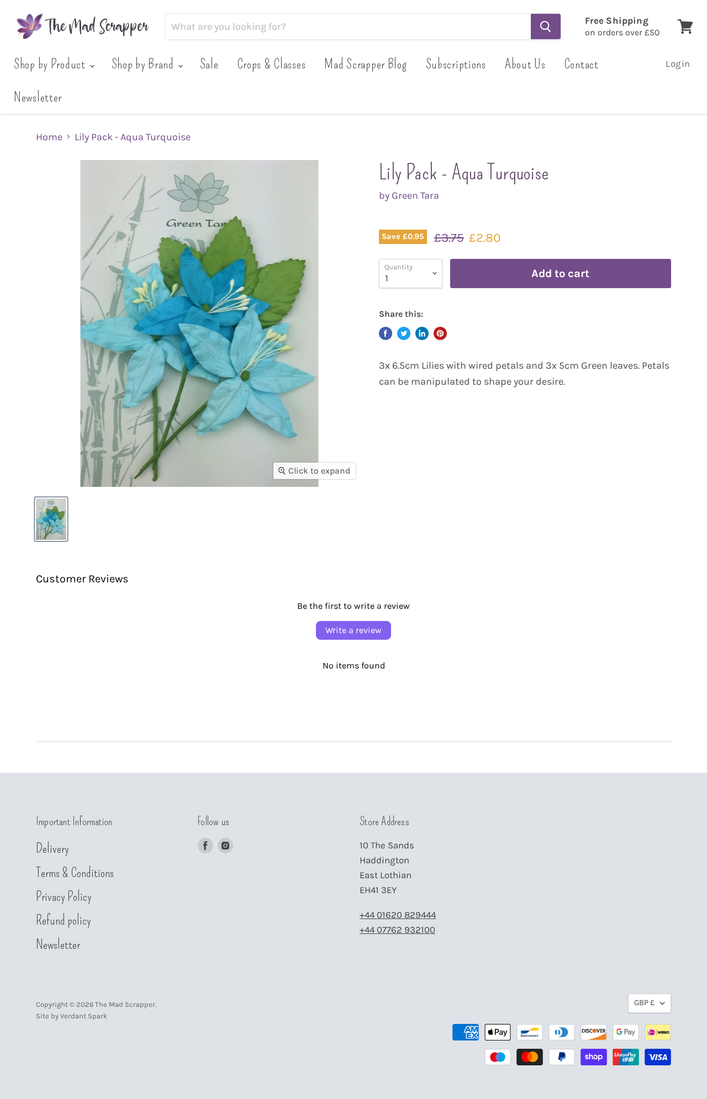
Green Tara (415, 195)
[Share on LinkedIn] (422, 333)
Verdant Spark (83, 1016)
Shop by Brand (144, 64)
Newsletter (38, 97)
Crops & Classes (272, 64)
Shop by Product (51, 64)
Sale (209, 64)
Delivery (52, 848)
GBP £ (644, 1002)
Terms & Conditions (75, 872)
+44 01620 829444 (398, 915)
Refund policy (63, 920)
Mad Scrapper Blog (365, 64)
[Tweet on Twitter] (403, 333)
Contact (581, 64)
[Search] (546, 26)
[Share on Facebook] (385, 333)
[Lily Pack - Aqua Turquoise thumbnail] (51, 519)
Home (49, 137)
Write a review (353, 630)
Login (678, 64)
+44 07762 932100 (397, 930)
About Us (525, 64)
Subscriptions (456, 64)
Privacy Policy (64, 896)
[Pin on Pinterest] (440, 333)
